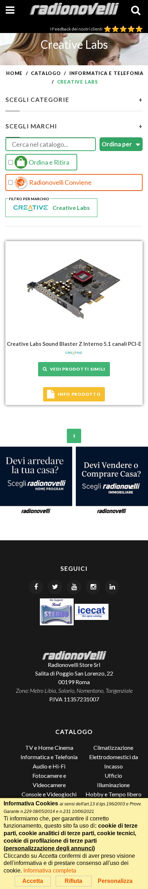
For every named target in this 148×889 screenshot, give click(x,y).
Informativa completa (49, 870)
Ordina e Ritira (48, 162)
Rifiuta (73, 881)
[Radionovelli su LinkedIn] (112, 587)
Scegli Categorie (74, 99)
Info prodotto (79, 394)
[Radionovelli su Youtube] (74, 587)
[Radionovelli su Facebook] (36, 587)
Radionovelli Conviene (60, 182)
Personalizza (115, 881)
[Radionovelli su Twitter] (55, 587)
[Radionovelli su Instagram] (93, 587)
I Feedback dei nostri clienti (77, 29)
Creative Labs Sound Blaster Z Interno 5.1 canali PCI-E (74, 343)
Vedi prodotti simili (76, 369)
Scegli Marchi (74, 126)
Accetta (32, 881)
